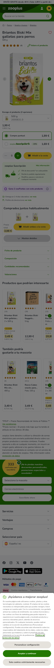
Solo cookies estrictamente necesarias (27, 662)
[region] (27, 630)
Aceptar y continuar (27, 653)
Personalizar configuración (27, 644)
